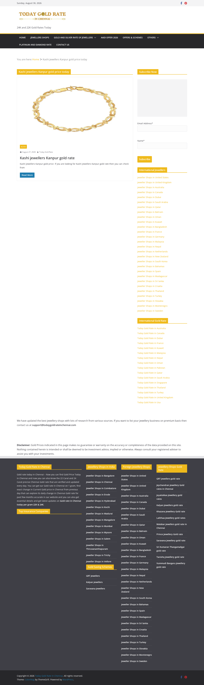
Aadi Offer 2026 (109, 37)
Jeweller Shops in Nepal (149, 246)
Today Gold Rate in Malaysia (151, 353)
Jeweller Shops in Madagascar (152, 276)
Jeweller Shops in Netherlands (152, 251)
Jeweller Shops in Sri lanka (150, 281)
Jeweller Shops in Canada (150, 192)
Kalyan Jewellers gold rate (170, 505)
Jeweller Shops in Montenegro (152, 305)
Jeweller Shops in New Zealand (152, 256)
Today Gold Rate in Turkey (150, 392)
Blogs (23, 147)
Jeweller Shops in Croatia (149, 286)
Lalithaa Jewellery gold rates (171, 517)
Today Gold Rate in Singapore (152, 382)
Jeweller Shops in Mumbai (99, 526)
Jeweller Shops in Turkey (149, 296)
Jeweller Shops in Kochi (98, 507)
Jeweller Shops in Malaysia (150, 241)
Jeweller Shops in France (149, 231)
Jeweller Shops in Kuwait (149, 221)
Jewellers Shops (39, 37)
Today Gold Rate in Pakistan (151, 367)
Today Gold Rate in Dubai (150, 338)
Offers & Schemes (133, 37)
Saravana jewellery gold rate (171, 540)
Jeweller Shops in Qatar (149, 207)
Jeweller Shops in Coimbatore (101, 488)
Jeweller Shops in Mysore (99, 532)
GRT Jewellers (93, 575)
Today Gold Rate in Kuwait (150, 348)
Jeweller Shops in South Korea (152, 261)
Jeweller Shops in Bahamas (150, 266)
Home (22, 37)
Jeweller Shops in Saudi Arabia (152, 202)
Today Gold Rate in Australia (151, 328)
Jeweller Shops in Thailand (150, 291)
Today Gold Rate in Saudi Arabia (153, 377)
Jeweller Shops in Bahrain (150, 212)
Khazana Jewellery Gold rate (171, 511)
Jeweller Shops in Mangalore (100, 519)
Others (151, 37)
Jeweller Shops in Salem (98, 538)
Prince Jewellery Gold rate (170, 534)
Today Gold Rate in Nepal (150, 357)
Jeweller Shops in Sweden (150, 310)
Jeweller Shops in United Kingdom (154, 182)
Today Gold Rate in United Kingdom (155, 397)
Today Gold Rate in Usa (149, 402)
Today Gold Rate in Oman (150, 362)
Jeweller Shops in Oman (149, 217)
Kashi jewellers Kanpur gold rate (47, 157)
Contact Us (62, 44)
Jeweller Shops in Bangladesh (152, 226)
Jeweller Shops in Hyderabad (100, 500)
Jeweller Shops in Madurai (99, 513)
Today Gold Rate (46, 152)
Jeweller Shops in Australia (150, 187)
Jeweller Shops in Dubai (149, 197)
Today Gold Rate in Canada (150, 333)
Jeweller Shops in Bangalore (100, 475)
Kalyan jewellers (94, 582)
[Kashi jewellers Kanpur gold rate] (75, 109)
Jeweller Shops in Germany (150, 236)
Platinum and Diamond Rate (35, 44)
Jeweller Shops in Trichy (98, 555)
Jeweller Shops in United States (153, 177)
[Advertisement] (162, 98)
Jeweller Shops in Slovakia (150, 300)
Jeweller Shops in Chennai (99, 482)
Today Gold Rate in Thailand (151, 387)
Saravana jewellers (95, 588)
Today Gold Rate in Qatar (149, 372)
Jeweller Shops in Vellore (98, 561)
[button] (94, 37)
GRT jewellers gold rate (168, 478)
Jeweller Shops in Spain (149, 271)
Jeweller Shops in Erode (98, 494)
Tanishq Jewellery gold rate (170, 557)
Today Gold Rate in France (150, 343)
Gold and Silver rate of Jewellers (73, 37)
